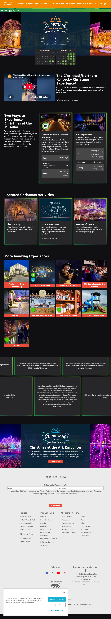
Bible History (67, 526)
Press (83, 520)
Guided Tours (45, 526)
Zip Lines (43, 523)
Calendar (60, 4)
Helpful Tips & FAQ (27, 520)
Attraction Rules (26, 523)
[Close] (64, 592)
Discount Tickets (26, 526)
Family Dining (45, 529)
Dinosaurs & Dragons (69, 532)
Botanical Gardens (47, 542)
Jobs (83, 517)
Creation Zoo (45, 532)
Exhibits (43, 517)
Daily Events (45, 520)
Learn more (55, 461)
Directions (65, 520)
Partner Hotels (25, 538)
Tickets (21, 4)
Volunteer (85, 529)
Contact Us (85, 536)
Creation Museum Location (85, 567)
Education (70, 4)
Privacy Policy (45, 491)
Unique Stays (25, 541)
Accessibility (86, 532)
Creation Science (68, 523)
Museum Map (67, 517)
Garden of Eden (67, 529)
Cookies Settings (57, 610)
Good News (85, 526)
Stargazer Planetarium (48, 539)
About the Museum (85, 4)
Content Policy (72, 605)
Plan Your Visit (47, 4)
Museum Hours (25, 517)
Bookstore (44, 536)
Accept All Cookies (57, 599)
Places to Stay (32, 4)
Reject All (56, 605)
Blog (83, 523)
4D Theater (44, 545)
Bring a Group (25, 529)
